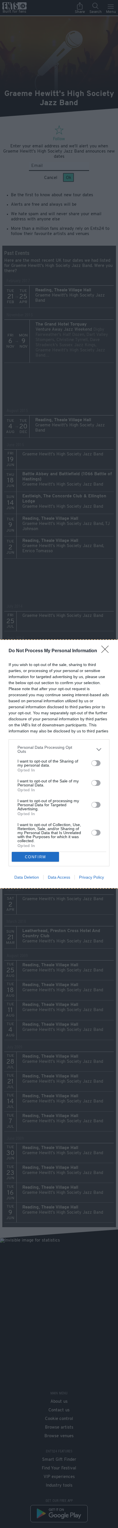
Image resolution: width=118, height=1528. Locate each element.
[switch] (96, 763)
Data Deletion (26, 877)
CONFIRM (35, 857)
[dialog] (59, 764)
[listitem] (59, 749)
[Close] (106, 651)
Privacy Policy (91, 877)
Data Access (59, 877)
